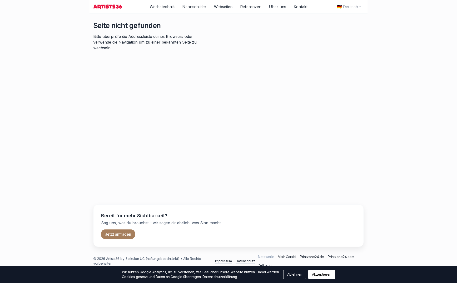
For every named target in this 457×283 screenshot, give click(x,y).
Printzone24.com (341, 257)
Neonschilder (194, 6)
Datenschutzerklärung (220, 277)
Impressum (223, 261)
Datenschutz (245, 261)
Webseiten (223, 6)
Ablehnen (294, 274)
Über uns (277, 6)
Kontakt (301, 6)
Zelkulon (265, 265)
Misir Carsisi (287, 257)
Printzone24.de (312, 257)
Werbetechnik (162, 6)
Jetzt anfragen (118, 234)
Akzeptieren (321, 274)
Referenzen (250, 6)
